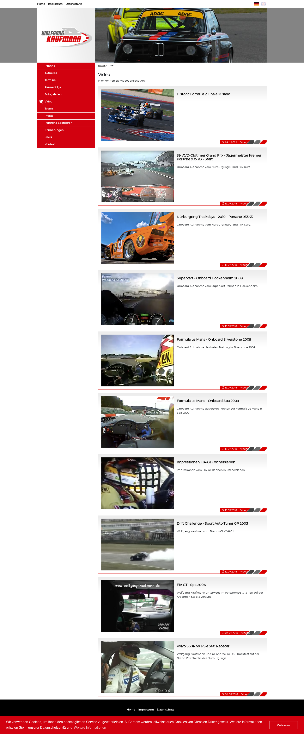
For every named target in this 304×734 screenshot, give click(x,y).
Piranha (50, 66)
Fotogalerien (53, 94)
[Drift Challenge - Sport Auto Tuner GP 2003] (137, 544)
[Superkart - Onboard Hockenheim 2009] (137, 298)
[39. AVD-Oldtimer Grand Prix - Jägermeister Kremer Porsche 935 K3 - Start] (137, 176)
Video (48, 101)
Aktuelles (51, 73)
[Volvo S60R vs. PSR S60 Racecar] (137, 666)
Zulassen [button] (283, 725)
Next (273, 35)
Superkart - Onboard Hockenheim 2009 (210, 278)
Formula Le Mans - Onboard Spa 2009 (208, 401)
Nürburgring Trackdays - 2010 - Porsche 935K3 (215, 217)
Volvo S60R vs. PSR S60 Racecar (203, 646)
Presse (49, 116)
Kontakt (50, 144)
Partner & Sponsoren (58, 123)
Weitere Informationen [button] (90, 727)
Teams (49, 108)
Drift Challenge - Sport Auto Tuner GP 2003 (212, 523)
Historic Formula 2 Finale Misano (203, 94)
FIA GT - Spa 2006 (191, 585)
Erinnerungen (54, 130)
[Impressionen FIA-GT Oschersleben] (137, 482)
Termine (50, 80)
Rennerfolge (53, 87)
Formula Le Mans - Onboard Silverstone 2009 (214, 339)
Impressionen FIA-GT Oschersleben (206, 462)
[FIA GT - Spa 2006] (137, 605)
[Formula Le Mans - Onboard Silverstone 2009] (137, 360)
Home (41, 4)
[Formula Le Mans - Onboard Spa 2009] (137, 421)
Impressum (55, 4)
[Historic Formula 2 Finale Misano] (137, 114)
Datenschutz (74, 4)
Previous (89, 35)
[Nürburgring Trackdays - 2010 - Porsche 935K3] (137, 237)
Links (48, 137)
